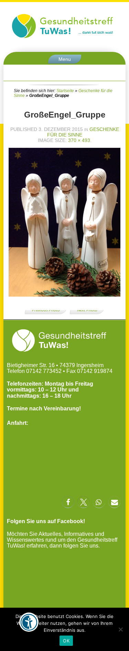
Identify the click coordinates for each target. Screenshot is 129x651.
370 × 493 (79, 140)
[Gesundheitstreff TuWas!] (64, 38)
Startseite (65, 90)
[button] (68, 502)
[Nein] (120, 629)
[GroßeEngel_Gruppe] (64, 299)
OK (66, 640)
